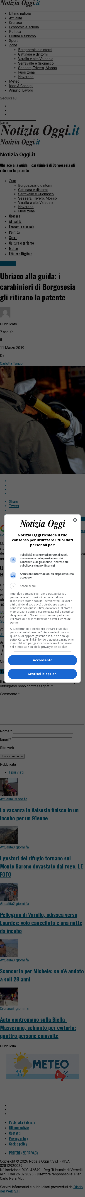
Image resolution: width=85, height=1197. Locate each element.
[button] (42, 586)
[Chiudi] (75, 519)
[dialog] (42, 598)
